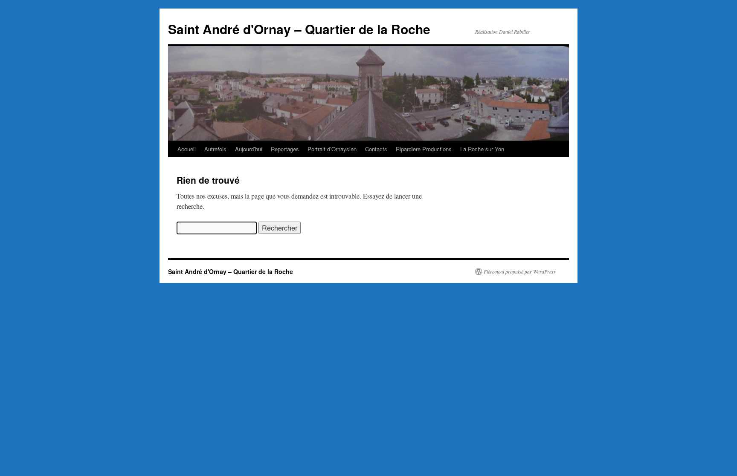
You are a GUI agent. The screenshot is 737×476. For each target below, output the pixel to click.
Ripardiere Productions (424, 149)
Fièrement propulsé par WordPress (520, 271)
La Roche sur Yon (482, 149)
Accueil (186, 149)
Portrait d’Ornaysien (332, 149)
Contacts (376, 149)
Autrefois (215, 149)
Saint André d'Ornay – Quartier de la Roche (299, 29)
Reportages (285, 149)
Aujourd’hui (248, 149)
